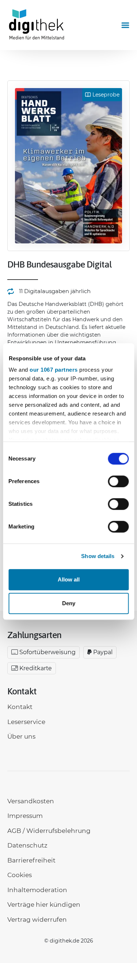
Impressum (25, 815)
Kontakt (20, 706)
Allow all (69, 579)
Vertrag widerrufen (37, 919)
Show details (97, 556)
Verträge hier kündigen (43, 904)
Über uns (21, 736)
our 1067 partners (54, 370)
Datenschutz (27, 845)
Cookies (19, 875)
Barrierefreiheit (31, 860)
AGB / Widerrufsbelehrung (49, 830)
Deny (68, 603)
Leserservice (26, 721)
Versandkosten (30, 801)
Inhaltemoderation (37, 890)
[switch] (118, 481)
